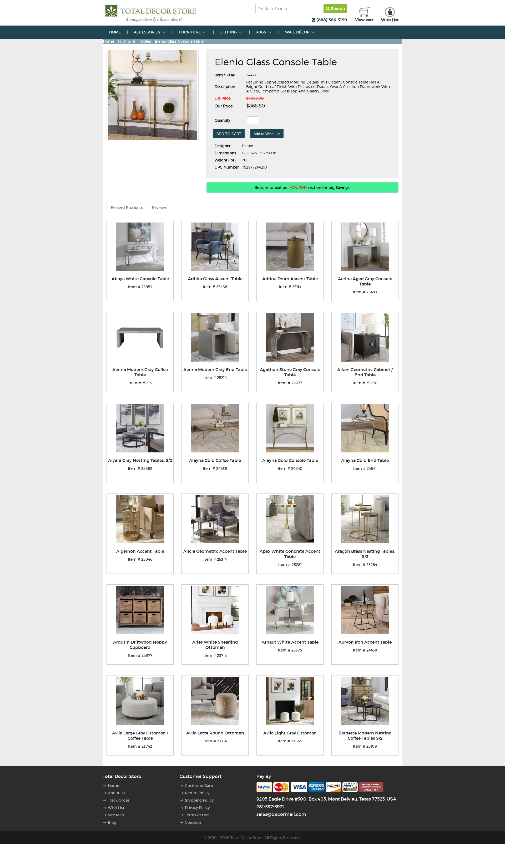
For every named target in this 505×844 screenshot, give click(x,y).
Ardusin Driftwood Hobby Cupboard (140, 644)
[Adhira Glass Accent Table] (215, 247)
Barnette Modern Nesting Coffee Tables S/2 (365, 735)
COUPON (298, 187)
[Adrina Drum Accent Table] (290, 247)
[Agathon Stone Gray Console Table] (290, 337)
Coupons (193, 822)
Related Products (127, 207)
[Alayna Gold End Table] (365, 428)
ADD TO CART (228, 134)
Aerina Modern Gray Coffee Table (140, 372)
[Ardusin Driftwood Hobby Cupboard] (140, 610)
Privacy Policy (197, 807)
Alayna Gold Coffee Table (215, 460)
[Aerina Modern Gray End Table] (215, 337)
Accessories (147, 32)
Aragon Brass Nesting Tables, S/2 (365, 554)
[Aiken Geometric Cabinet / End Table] (365, 337)
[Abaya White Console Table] (140, 247)
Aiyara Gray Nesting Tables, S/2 (140, 460)
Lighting (229, 32)
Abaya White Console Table (140, 278)
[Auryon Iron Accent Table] (365, 610)
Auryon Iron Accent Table (365, 642)
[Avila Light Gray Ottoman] (290, 701)
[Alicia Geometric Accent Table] (215, 519)
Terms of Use (197, 815)
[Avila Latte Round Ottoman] (215, 701)
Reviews (159, 207)
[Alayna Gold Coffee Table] (215, 428)
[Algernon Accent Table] (140, 519)
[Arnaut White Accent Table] (290, 610)
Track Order (118, 800)
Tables (145, 41)
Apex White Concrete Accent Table (290, 554)
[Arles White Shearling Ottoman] (215, 610)
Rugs (261, 32)
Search (337, 8)
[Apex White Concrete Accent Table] (290, 519)
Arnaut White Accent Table (290, 642)
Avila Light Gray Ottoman (290, 733)
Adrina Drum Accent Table (290, 278)
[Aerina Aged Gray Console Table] (365, 247)
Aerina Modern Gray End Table (215, 369)
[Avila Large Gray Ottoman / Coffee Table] (140, 701)
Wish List (116, 807)
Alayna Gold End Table (365, 460)
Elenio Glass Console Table (179, 41)
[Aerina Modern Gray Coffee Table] (140, 337)
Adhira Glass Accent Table (215, 278)
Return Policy (197, 793)
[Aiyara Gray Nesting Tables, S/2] (140, 428)
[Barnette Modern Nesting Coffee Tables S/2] (365, 701)
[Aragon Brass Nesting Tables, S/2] (365, 519)
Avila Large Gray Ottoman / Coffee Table (140, 735)
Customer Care (199, 785)
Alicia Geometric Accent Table (215, 551)
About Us (116, 793)
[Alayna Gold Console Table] (290, 428)
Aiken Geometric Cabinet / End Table (365, 372)
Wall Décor (298, 32)
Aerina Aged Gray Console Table (365, 281)
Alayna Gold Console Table (290, 460)
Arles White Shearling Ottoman (215, 644)
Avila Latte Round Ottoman (215, 733)
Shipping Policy (199, 800)
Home (115, 32)
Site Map (116, 815)
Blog (112, 822)
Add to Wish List (267, 134)
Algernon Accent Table (140, 551)
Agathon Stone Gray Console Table (290, 372)
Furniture (190, 32)
